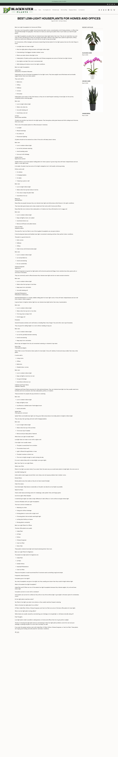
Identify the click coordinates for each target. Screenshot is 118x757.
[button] (40, 10)
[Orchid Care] (92, 68)
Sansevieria (86, 113)
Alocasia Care (87, 53)
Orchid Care (86, 81)
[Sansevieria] (92, 98)
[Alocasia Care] (92, 41)
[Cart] (114, 10)
